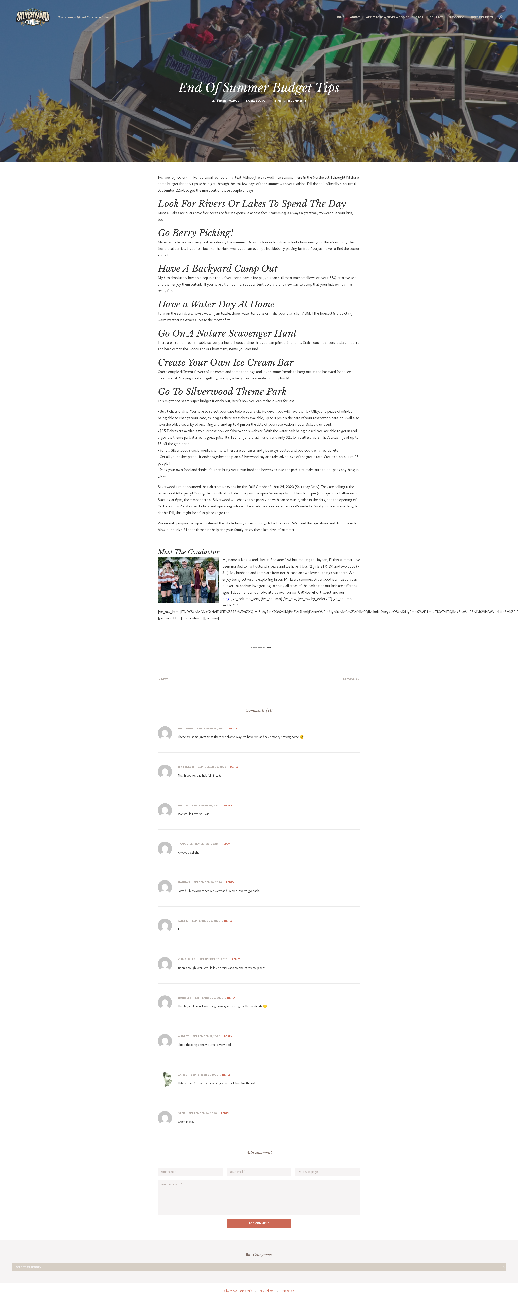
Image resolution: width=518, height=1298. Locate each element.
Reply (233, 728)
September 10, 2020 (225, 100)
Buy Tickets (266, 1291)
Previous (350, 679)
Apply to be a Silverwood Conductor (394, 17)
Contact (436, 17)
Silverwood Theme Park (238, 1291)
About (355, 17)
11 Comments (297, 100)
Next (165, 679)
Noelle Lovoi (256, 100)
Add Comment (259, 1223)
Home (340, 17)
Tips (268, 647)
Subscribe (456, 17)
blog (226, 598)
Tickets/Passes (481, 17)
